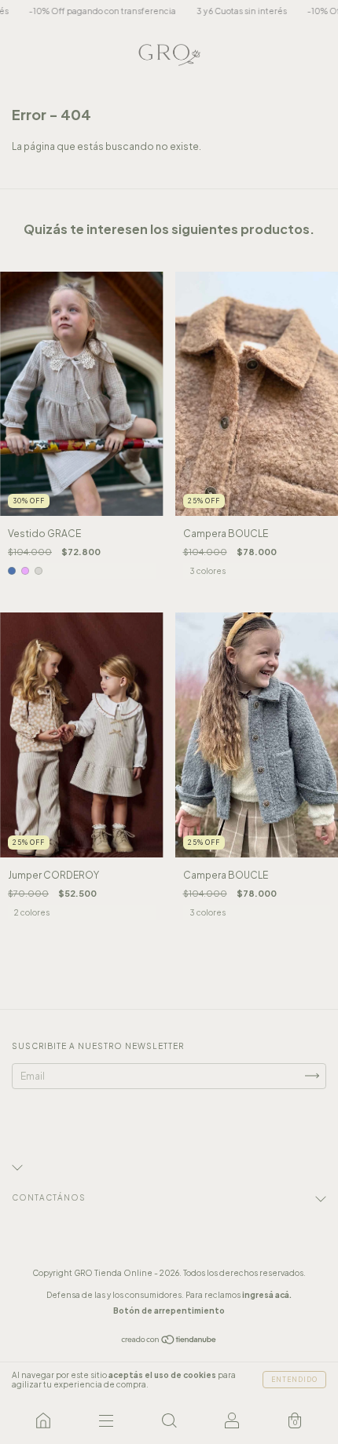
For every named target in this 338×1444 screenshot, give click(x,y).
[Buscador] (169, 1420)
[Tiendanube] (169, 1341)
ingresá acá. (267, 1295)
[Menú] (106, 1420)
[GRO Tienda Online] (43, 1420)
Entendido (294, 1380)
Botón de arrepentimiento (169, 1310)
